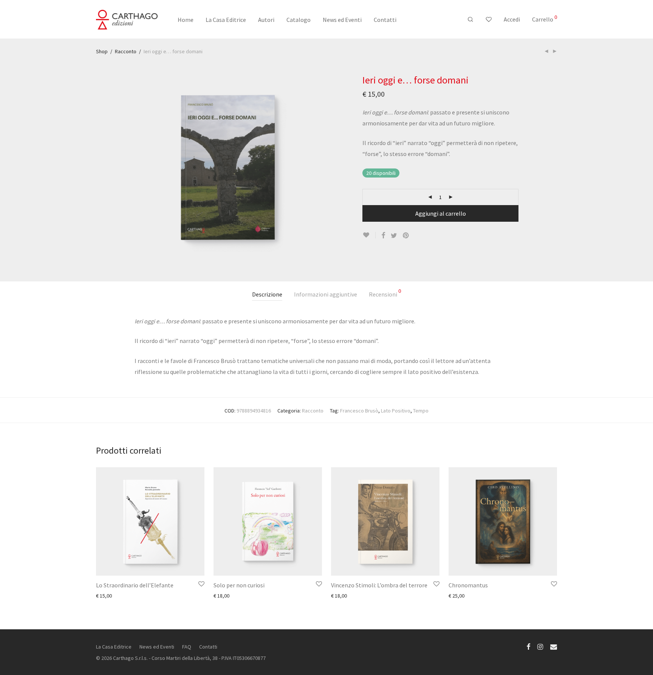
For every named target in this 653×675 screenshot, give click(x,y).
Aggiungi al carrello (440, 213)
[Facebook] (528, 646)
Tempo (421, 410)
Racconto (125, 51)
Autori (266, 19)
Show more (105, 595)
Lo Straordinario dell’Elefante (134, 585)
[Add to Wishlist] (369, 235)
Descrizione (267, 294)
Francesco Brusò (359, 410)
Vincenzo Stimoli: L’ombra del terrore (379, 585)
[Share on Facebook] (383, 235)
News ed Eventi (342, 19)
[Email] (553, 646)
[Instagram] (540, 646)
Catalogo (298, 19)
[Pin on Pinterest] (406, 235)
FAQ (186, 646)
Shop (102, 51)
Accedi (512, 19)
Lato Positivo (395, 410)
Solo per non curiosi (239, 585)
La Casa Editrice (226, 19)
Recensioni (385, 293)
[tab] (267, 294)
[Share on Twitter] (394, 235)
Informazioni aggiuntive (325, 294)
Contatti (385, 19)
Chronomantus (468, 585)
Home (185, 19)
